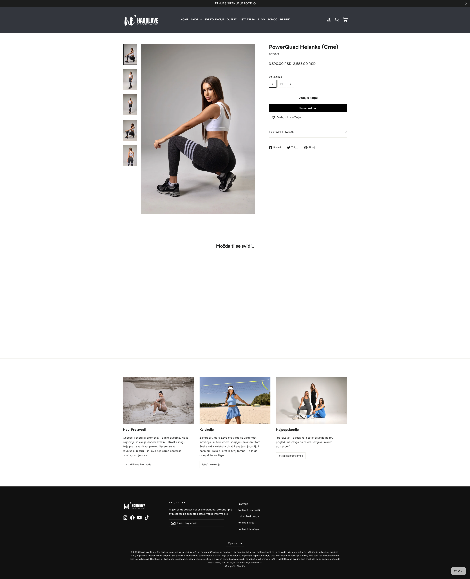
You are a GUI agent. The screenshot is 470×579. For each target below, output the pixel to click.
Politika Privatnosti (249, 510)
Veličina (276, 77)
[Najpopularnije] (311, 400)
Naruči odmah (308, 108)
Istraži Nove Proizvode (138, 464)
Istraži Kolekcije (211, 464)
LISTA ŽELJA (247, 19)
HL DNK (285, 19)
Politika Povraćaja (248, 528)
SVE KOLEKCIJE (214, 19)
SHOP (195, 19)
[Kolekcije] (235, 400)
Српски (232, 543)
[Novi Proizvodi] (158, 400)
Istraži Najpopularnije (291, 455)
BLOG (261, 19)
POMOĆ (272, 19)
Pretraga (243, 503)
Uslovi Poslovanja (248, 516)
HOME (184, 19)
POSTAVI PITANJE (281, 132)
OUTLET (231, 19)
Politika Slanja (246, 522)
